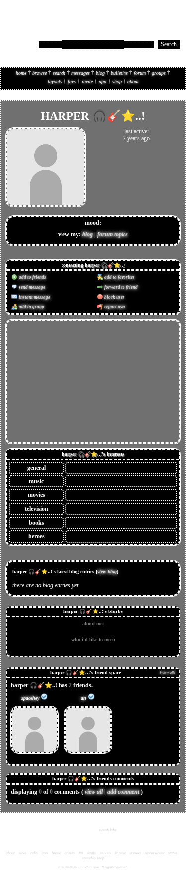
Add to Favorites (119, 277)
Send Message (31, 287)
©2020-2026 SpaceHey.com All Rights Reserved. (93, 867)
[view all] (167, 672)
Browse (39, 73)
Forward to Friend (120, 287)
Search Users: (21, 43)
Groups (159, 73)
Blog (100, 73)
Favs (72, 81)
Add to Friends (32, 277)
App (102, 81)
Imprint (120, 853)
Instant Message (34, 297)
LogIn (155, 13)
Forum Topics (112, 234)
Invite (87, 81)
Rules (34, 853)
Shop (117, 81)
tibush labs (107, 830)
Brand (56, 853)
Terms (91, 853)
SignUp (173, 13)
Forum (140, 73)
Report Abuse (154, 853)
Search (169, 44)
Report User (114, 306)
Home (21, 73)
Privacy (105, 853)
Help (140, 13)
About (133, 81)
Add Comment (123, 791)
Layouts (55, 81)
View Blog (107, 571)
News (22, 853)
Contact (135, 853)
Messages (80, 73)
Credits (70, 853)
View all (94, 791)
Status (172, 853)
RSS (81, 853)
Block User (113, 297)
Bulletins (119, 73)
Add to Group (31, 306)
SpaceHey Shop (93, 858)
